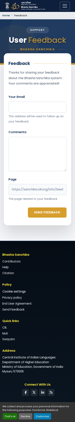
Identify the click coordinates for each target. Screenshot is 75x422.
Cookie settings (14, 291)
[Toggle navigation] (65, 6)
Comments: (17, 132)
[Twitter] (34, 392)
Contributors (11, 261)
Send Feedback (13, 309)
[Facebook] (25, 392)
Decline (25, 416)
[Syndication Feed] (51, 392)
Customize (42, 416)
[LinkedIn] (42, 392)
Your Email (16, 97)
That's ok (10, 416)
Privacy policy (12, 298)
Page (12, 179)
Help (5, 267)
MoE (5, 333)
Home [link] (6, 15)
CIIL (4, 327)
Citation (8, 273)
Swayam (8, 339)
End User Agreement (17, 304)
